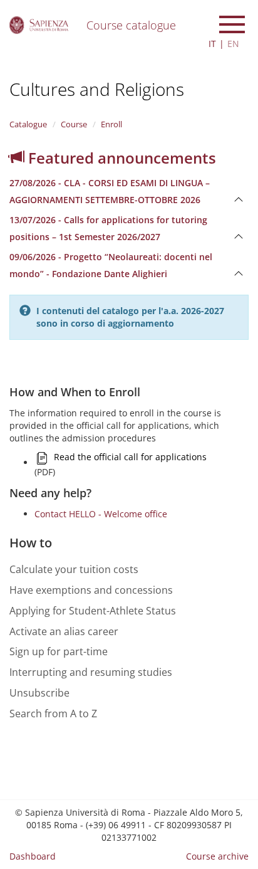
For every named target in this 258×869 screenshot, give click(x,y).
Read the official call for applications (130, 457)
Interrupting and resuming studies (90, 672)
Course (74, 124)
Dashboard (32, 856)
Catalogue (28, 124)
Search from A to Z (53, 713)
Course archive (217, 856)
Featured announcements (120, 157)
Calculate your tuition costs (73, 569)
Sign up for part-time (58, 651)
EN (233, 44)
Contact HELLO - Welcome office (100, 514)
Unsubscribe (39, 693)
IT (212, 44)
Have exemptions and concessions (91, 590)
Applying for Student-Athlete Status (92, 611)
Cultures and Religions (96, 89)
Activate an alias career (63, 631)
